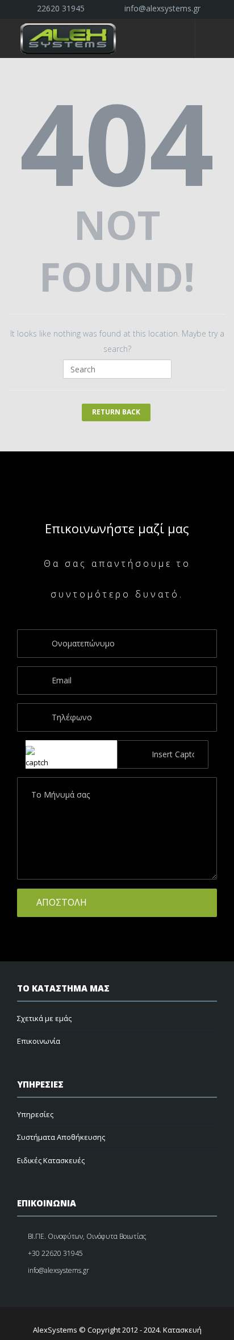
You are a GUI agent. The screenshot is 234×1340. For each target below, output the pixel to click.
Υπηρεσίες (35, 1114)
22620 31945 (58, 8)
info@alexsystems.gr (160, 8)
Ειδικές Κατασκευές (51, 1160)
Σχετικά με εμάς (44, 1018)
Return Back (116, 412)
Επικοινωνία (38, 1041)
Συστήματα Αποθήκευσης (61, 1137)
